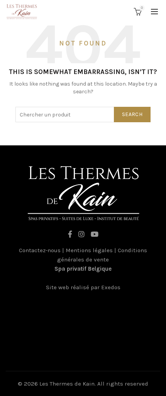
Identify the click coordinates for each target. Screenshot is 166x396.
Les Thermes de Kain (67, 383)
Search (132, 114)
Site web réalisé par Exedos (83, 287)
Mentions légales (89, 250)
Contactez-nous (40, 250)
